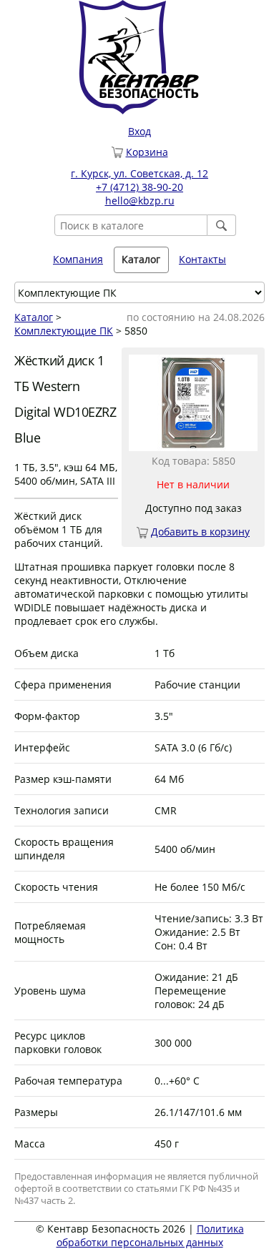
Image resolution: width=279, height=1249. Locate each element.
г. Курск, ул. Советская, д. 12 (139, 173)
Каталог (33, 317)
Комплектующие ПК (63, 330)
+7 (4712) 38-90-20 (139, 187)
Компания (78, 259)
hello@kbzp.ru (140, 200)
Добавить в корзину (200, 531)
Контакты (202, 259)
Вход (139, 131)
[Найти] (221, 225)
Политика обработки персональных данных (150, 1235)
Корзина (147, 152)
